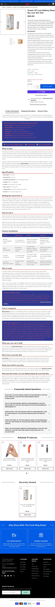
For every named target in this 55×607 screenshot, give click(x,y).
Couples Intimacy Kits (17, 346)
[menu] (2, 4)
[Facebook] (2, 576)
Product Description (12, 111)
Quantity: (30, 84)
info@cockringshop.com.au (9, 567)
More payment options (41, 95)
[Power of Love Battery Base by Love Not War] (27, 495)
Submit (26, 592)
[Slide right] (52, 538)
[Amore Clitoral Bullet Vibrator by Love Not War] (9, 448)
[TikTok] (8, 576)
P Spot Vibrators (25, 163)
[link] (37, 87)
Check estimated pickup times (38, 104)
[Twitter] (14, 576)
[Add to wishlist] (3, 442)
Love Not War (35, 69)
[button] (1, 22)
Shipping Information (28, 111)
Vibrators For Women (47, 368)
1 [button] (26, 473)
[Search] (5, 4)
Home (3, 7)
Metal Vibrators (6, 311)
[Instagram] (5, 576)
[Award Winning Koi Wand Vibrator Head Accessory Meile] (45, 448)
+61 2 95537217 (10, 563)
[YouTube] (11, 576)
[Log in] (49, 4)
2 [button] (28, 473)
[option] (12, 22)
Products (9, 7)
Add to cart (47, 86)
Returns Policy (43, 111)
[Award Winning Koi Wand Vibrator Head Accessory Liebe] (27, 448)
